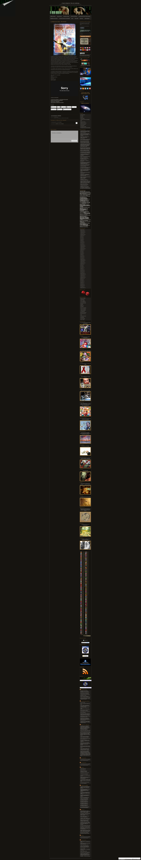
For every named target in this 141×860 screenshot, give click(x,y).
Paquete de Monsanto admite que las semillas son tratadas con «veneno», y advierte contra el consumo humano (85, 182)
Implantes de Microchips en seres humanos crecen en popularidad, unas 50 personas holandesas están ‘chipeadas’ (85, 134)
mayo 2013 (81, 253)
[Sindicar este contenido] (80, 689)
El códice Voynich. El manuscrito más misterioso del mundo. (85, 843)
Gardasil (81, 211)
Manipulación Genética (83, 215)
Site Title (82, 835)
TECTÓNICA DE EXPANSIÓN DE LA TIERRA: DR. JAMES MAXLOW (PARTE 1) (85, 796)
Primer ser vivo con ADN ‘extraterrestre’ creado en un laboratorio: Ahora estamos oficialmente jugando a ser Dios (85, 170)
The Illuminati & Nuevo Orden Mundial (84, 16)
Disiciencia (82, 767)
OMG (81, 219)
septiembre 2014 (82, 234)
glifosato (81, 212)
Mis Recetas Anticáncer (83, 312)
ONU (84, 219)
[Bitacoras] (85, 89)
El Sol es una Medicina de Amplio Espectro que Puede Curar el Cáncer (85, 150)
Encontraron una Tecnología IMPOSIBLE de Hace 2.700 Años (84, 691)
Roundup (88, 221)
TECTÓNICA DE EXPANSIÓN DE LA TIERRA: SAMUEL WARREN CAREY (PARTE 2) (85, 793)
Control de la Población (83, 200)
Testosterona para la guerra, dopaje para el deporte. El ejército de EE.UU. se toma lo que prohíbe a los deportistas (85, 823)
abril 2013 (81, 254)
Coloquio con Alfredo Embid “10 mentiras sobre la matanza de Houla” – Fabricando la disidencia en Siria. (85, 854)
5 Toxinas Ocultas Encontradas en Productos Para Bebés (84, 165)
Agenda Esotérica (82, 114)
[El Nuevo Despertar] (85, 686)
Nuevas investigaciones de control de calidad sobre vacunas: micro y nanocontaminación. (85, 778)
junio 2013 (81, 252)
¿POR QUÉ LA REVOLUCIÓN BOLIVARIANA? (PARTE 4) (84, 799)
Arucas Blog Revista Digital (85, 701)
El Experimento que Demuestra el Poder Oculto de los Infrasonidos (84, 693)
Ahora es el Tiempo (82, 298)
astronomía (85, 192)
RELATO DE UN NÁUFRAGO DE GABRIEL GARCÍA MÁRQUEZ (84, 798)
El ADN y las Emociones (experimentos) (57, 100)
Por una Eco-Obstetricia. (83, 783)
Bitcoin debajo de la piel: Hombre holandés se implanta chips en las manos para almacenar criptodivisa (84, 142)
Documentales (84, 205)
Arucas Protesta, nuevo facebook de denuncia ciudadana (85, 712)
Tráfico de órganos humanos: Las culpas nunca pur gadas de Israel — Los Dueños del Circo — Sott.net (85, 749)
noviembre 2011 (82, 274)
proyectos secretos (84, 220)
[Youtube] (90, 89)
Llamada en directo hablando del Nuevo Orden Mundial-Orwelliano (84, 846)
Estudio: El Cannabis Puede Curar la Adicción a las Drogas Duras (85, 157)
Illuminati (87, 213)
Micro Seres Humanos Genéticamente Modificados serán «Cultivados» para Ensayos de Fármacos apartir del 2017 (85, 148)
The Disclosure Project (83, 126)
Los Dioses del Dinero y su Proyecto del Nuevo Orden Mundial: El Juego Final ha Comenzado (85, 132)
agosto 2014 (82, 235)
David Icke (81, 18)
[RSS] (83, 89)
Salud (82, 222)
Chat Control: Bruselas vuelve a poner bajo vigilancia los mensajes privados (85, 826)
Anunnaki (81, 192)
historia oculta (82, 213)
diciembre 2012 (82, 259)
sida (84, 222)
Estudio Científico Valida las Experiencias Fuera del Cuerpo (84, 184)
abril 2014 (81, 240)
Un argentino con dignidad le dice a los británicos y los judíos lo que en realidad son (85, 741)
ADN (80, 191)
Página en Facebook (83, 638)
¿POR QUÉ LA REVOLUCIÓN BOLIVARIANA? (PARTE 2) (84, 803)
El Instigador (82, 306)
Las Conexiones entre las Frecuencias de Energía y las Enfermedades (85, 167)
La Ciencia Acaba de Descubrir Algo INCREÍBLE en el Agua (85, 695)
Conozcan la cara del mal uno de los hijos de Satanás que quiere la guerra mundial (85, 747)
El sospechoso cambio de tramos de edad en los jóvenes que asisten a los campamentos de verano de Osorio (85, 714)
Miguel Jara (82, 809)
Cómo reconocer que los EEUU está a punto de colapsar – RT (85, 738)
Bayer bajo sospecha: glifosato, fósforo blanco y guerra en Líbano (84, 833)
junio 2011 (81, 280)
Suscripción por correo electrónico (85, 21)
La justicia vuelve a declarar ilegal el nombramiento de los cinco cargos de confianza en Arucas (85, 722)
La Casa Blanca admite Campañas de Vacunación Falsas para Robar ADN (85, 152)
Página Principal (52, 16)
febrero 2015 (82, 229)
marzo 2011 (81, 284)
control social (86, 202)
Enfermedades (83, 205)
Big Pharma (83, 193)
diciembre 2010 (82, 287)
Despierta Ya (82, 305)
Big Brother (89, 192)
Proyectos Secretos (66, 16)
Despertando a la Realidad (85, 724)
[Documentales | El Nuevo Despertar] (85, 44)
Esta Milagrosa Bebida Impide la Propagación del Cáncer (84, 158)
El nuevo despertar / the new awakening (70, 3)
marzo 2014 (81, 241)
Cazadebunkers (82, 299)
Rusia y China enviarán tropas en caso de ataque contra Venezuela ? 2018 (85, 731)
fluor (86, 209)
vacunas (85, 225)
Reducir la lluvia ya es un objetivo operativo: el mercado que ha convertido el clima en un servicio (84, 820)
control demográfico (84, 201)
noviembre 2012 (82, 260)
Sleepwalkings (82, 317)
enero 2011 (81, 286)
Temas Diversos (59, 16)
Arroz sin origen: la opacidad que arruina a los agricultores (84, 816)
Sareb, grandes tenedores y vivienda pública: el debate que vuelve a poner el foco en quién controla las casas (85, 831)
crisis (81, 203)
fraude (82, 210)
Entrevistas (88, 205)
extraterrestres (84, 207)
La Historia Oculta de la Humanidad (64, 18)
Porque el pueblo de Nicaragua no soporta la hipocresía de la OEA (84, 736)
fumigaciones (86, 210)
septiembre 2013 (82, 248)
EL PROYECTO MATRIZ (84, 785)
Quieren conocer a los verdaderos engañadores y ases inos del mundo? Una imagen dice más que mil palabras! (85, 743)
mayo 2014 (81, 239)
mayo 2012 (81, 267)
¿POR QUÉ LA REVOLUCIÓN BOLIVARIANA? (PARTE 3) (84, 801)
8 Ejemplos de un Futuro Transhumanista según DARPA (84, 179)
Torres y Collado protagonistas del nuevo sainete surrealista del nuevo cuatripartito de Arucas (85, 706)
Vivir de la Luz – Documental (55, 101)
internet (81, 214)
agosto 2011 (82, 278)
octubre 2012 (82, 261)
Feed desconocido (83, 757)
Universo (81, 225)
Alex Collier (76, 18)
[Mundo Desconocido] (85, 665)
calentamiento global (86, 194)
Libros (72, 18)
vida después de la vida (85, 226)
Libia (84, 214)
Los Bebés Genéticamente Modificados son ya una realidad (84, 186)
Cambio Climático (82, 195)
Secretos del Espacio (74, 16)
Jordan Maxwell (87, 18)
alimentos (88, 191)
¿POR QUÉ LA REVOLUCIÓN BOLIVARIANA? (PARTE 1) (84, 805)
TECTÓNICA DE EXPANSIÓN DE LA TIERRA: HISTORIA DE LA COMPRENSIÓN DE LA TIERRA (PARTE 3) (85, 790)
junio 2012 (81, 266)
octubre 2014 (82, 233)
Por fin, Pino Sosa (82, 702)
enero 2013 (81, 258)
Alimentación (83, 191)
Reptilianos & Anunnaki (53, 18)
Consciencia (84, 198)
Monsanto (83, 217)
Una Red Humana (82, 318)
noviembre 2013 (82, 246)
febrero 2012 (82, 271)
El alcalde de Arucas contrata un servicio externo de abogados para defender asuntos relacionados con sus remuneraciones (84, 719)
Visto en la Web (82, 319)
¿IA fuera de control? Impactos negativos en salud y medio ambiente (85, 818)
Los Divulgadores (82, 311)
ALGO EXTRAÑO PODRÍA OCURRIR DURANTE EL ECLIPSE (85, 698)
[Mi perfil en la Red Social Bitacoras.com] (85, 640)
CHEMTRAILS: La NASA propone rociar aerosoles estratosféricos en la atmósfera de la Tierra (85, 175)
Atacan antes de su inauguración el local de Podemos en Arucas (85, 710)
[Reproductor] (85, 100)
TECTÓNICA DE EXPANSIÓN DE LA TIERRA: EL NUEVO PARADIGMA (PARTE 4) (85, 787)
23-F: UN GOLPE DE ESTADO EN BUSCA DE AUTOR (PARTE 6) (84, 807)
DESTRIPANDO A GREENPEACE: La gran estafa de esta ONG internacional (85, 188)
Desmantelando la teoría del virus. (84, 772)
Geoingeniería (86, 211)
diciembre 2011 (82, 273)
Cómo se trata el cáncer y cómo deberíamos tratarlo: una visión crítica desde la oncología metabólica (85, 812)
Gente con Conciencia (83, 307)
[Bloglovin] (88, 89)
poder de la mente (88, 219)
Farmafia (83, 209)
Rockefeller (85, 221)
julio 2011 (81, 279)
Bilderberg (88, 193)
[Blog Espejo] (85, 85)
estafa (81, 206)
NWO (87, 218)
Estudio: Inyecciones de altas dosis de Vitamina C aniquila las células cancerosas (85, 178)
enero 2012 (81, 272)
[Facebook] (81, 89)
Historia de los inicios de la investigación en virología (83, 771)
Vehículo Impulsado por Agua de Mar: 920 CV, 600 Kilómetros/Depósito (85, 139)
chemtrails (88, 196)
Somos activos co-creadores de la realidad (57, 102)
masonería (88, 215)
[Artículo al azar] (85, 295)
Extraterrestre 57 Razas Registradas (85, 852)
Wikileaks (81, 226)
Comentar (74, 140)
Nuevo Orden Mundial (84, 218)
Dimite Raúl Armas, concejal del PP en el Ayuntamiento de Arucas (85, 716)
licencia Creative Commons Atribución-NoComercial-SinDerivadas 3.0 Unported (85, 55)
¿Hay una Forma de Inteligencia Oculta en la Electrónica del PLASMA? (85, 697)
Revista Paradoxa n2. (83, 768)
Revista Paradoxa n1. (83, 769)
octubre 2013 (82, 247)
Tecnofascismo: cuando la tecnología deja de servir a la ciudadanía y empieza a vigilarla (85, 814)
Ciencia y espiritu (82, 300)
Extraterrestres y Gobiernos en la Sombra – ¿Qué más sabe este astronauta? (84, 137)
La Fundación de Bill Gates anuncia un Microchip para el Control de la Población (85, 155)
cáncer (84, 203)
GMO (84, 212)
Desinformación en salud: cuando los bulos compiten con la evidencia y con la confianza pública (85, 828)
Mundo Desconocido (83, 313)
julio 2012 (81, 265)
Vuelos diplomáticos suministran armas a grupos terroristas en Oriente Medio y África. (85, 780)
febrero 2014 (82, 242)
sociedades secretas (85, 223)
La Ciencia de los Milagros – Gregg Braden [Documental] (59, 99)
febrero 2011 (82, 285)
